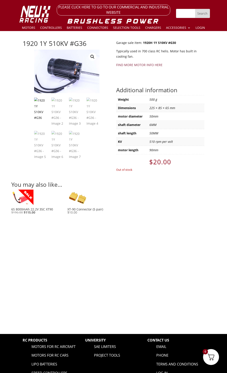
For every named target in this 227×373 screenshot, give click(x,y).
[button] (92, 57)
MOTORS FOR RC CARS (49, 355)
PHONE (162, 355)
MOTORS (28, 28)
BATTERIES (74, 28)
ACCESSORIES (176, 28)
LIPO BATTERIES (44, 364)
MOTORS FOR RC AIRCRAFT (53, 346)
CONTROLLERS (51, 28)
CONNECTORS (97, 28)
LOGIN (200, 28)
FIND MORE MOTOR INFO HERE (139, 65)
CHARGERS (153, 28)
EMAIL (161, 346)
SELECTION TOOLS (126, 28)
